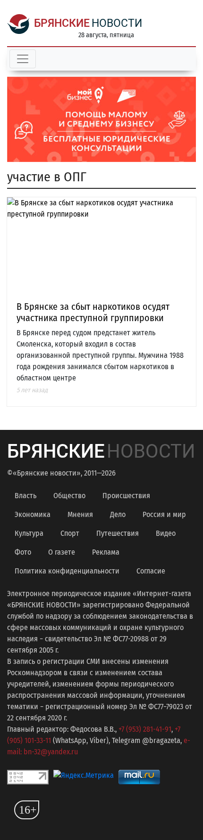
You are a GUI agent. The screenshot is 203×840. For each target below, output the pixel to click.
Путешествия (117, 533)
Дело (118, 514)
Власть (25, 495)
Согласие (150, 570)
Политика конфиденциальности (67, 570)
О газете (61, 552)
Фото (23, 552)
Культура (29, 533)
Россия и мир (164, 514)
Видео (166, 533)
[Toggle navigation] (22, 58)
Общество (69, 495)
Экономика (33, 514)
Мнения (80, 514)
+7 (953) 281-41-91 (144, 729)
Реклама (105, 552)
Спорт (69, 533)
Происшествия (126, 495)
